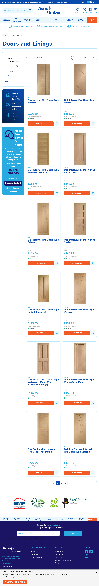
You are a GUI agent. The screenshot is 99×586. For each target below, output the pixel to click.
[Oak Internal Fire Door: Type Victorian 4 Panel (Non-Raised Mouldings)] (43, 358)
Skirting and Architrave (17, 19)
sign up (73, 533)
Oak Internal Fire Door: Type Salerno (43, 241)
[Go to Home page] (49, 10)
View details (41, 123)
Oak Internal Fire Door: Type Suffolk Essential (43, 311)
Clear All (10, 71)
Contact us (34, 554)
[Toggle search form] (30, 10)
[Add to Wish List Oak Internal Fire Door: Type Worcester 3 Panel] (93, 403)
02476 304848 (37, 2)
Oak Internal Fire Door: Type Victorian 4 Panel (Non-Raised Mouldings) (43, 382)
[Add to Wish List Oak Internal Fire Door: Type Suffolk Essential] (57, 333)
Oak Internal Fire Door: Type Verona (79, 311)
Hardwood (48, 20)
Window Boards (70, 20)
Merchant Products (6, 20)
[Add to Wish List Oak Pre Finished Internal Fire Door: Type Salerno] (93, 472)
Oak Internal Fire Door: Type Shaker (79, 241)
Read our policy (8, 577)
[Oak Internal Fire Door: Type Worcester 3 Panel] (80, 358)
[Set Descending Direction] (94, 58)
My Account (59, 551)
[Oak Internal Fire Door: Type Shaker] (80, 219)
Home (5, 35)
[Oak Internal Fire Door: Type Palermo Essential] (43, 149)
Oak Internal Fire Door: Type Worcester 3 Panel (79, 380)
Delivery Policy (60, 557)
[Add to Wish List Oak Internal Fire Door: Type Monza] (93, 123)
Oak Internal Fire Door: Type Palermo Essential (43, 171)
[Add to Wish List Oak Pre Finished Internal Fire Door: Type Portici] (57, 472)
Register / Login (60, 554)
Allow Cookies (15, 582)
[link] (53, 483)
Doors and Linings (27, 20)
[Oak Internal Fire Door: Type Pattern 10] (80, 149)
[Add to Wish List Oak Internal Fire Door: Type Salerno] (57, 263)
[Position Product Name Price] (85, 58)
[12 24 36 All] (93, 483)
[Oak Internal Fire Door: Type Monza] (80, 79)
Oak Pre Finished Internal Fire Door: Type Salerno (78, 450)
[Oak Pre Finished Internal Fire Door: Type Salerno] (80, 428)
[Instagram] (86, 556)
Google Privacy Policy (35, 538)
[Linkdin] (91, 551)
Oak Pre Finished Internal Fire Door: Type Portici (41, 450)
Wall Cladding (38, 20)
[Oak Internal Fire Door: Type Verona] (80, 289)
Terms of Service (50, 538)
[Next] (69, 483)
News (33, 563)
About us (34, 551)
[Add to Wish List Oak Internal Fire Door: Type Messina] (57, 123)
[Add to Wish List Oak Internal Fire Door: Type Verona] (93, 333)
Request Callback (13, 183)
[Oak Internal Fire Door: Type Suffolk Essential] (43, 289)
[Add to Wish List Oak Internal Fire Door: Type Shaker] (93, 263)
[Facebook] (86, 551)
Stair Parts (59, 20)
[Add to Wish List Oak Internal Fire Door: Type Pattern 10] (93, 193)
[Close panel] (96, 572)
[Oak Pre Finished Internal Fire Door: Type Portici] (43, 428)
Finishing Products (80, 20)
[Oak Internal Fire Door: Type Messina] (43, 79)
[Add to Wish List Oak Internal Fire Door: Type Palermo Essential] (57, 193)
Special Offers (91, 20)
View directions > (7, 566)
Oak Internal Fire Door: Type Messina (43, 101)
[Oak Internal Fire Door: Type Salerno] (43, 219)
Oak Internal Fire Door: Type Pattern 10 (79, 171)
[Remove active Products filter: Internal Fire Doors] (17, 65)
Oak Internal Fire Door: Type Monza (79, 101)
